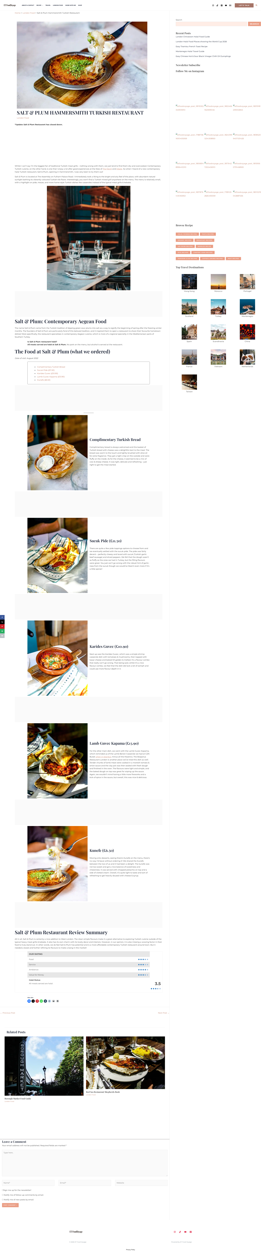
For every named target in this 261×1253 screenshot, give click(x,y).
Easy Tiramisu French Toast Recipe (191, 46)
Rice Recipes (183, 252)
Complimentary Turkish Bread (51, 367)
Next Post (163, 1013)
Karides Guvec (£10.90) (47, 373)
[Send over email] (2, 631)
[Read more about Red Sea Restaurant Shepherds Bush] (125, 1063)
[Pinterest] (222, 5)
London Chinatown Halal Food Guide (193, 37)
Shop (80, 5)
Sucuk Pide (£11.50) (46, 370)
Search (179, 20)
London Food (58, 5)
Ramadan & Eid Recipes (187, 258)
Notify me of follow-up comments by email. (24, 1195)
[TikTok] (217, 5)
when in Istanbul (103, 757)
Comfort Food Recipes (203, 252)
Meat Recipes (233, 258)
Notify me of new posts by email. (19, 1200)
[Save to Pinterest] (2, 626)
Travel (47, 5)
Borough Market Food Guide (18, 1098)
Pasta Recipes (208, 234)
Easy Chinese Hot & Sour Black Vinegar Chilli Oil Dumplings (203, 56)
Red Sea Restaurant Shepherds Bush (103, 1091)
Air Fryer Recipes (185, 246)
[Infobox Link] (189, 284)
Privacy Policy (130, 1249)
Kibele (119, 169)
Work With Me (70, 5)
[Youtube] (226, 5)
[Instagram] (213, 5)
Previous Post (7, 1013)
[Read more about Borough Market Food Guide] (44, 1066)
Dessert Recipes (184, 240)
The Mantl (107, 169)
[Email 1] (230, 5)
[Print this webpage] (2, 635)
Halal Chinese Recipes (187, 234)
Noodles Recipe (204, 246)
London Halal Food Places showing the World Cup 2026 (201, 41)
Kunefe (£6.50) (43, 380)
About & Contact (28, 5)
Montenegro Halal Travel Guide (190, 51)
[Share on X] (2, 622)
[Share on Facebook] (2, 617)
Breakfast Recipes (204, 240)
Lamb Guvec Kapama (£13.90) (51, 377)
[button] (42, 5)
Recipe (38, 5)
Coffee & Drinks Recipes (212, 258)
